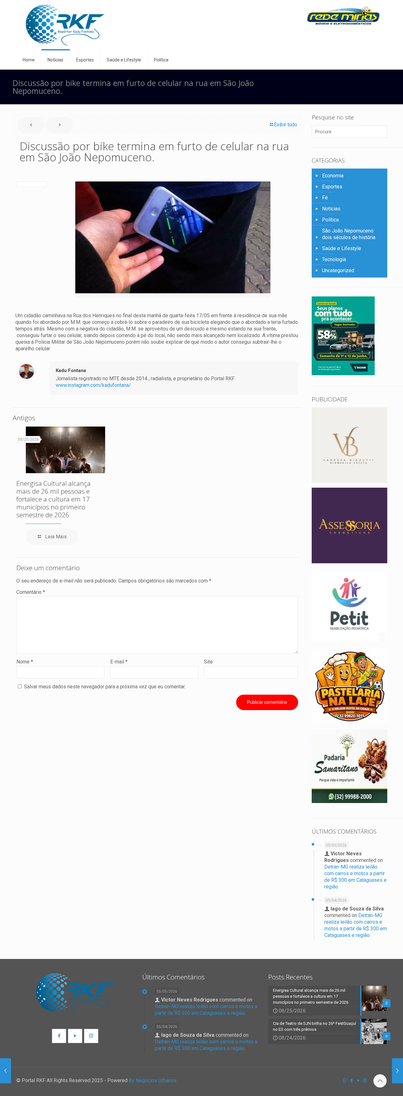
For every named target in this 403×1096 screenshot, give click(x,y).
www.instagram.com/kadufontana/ (93, 385)
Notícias (331, 209)
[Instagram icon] (364, 1080)
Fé (325, 198)
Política (330, 220)
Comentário (30, 592)
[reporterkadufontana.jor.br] (65, 25)
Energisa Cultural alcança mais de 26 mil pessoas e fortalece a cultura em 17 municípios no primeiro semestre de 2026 (53, 499)
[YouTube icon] (358, 1080)
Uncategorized (338, 270)
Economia (332, 176)
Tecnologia (334, 259)
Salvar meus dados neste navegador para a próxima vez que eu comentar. (104, 687)
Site (208, 662)
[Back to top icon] (380, 1080)
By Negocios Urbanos (153, 1080)
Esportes (332, 187)
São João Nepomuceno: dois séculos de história (348, 234)
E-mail (119, 662)
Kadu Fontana (71, 370)
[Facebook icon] (351, 1080)
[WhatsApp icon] (345, 1080)
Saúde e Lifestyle (341, 248)
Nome (24, 662)
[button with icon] (59, 1036)
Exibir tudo (285, 125)
